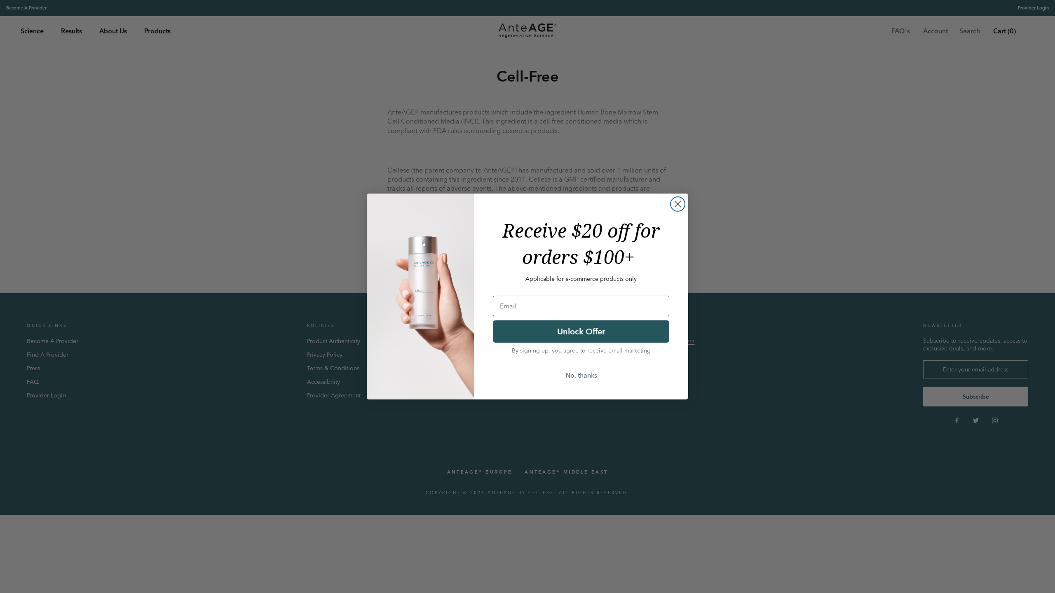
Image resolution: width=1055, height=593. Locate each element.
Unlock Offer (581, 331)
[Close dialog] (678, 204)
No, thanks (581, 375)
